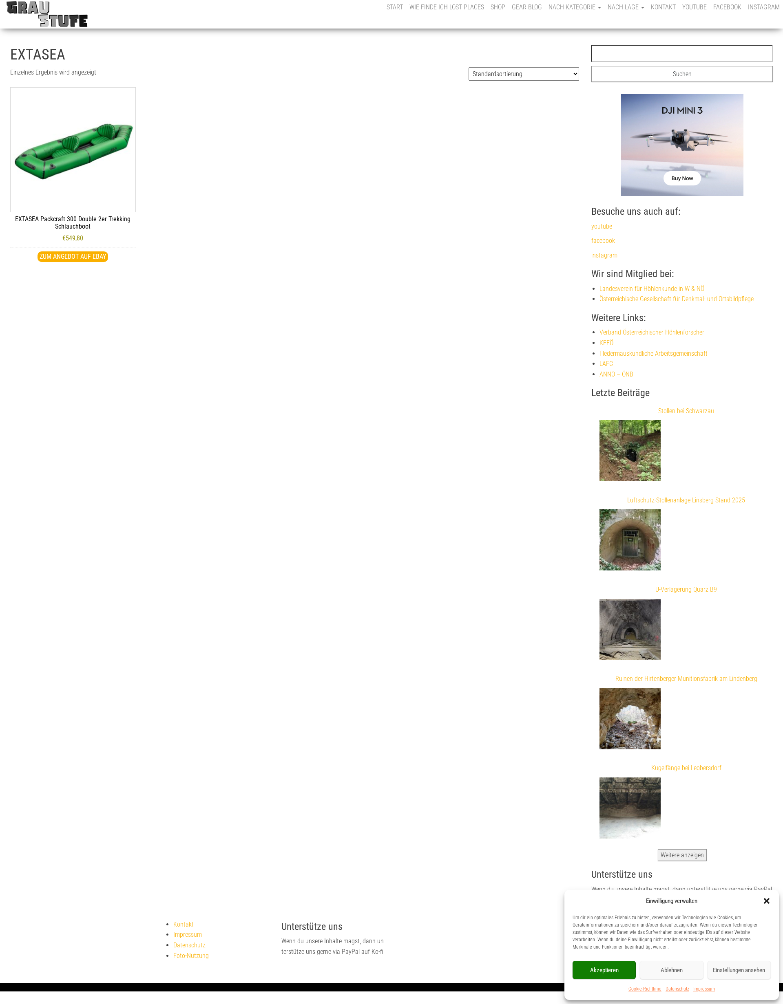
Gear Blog (527, 7)
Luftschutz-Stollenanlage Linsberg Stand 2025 (686, 500)
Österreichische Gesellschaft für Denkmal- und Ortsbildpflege (676, 299)
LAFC (606, 364)
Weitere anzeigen (682, 855)
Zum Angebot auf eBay (73, 256)
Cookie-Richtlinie (644, 989)
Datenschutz (677, 989)
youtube (694, 7)
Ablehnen (672, 970)
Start (395, 7)
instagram (764, 7)
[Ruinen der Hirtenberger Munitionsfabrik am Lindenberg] (630, 720)
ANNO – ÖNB (616, 374)
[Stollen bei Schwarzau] (630, 452)
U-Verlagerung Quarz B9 (686, 589)
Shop (498, 7)
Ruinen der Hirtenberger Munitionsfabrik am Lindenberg (686, 679)
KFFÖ (606, 343)
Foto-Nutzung (191, 956)
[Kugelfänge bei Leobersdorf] (630, 809)
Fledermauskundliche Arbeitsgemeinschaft (653, 353)
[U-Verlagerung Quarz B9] (630, 631)
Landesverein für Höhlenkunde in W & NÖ (651, 289)
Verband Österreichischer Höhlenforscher (651, 332)
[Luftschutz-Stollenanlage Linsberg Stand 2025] (630, 541)
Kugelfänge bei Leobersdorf (686, 768)
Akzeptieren (604, 970)
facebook (727, 7)
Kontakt (663, 7)
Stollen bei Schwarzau (686, 411)
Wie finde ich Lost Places (446, 7)
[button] (767, 901)
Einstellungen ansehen (739, 970)
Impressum (704, 989)
